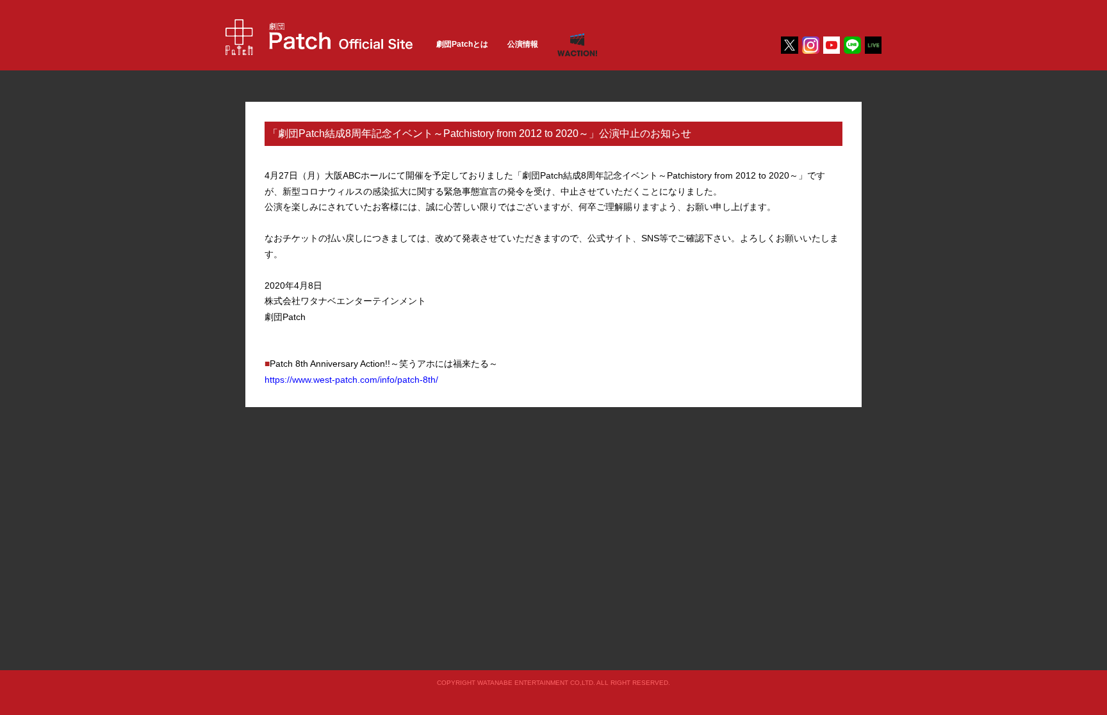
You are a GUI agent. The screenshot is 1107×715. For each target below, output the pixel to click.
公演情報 (522, 44)
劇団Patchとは (462, 44)
